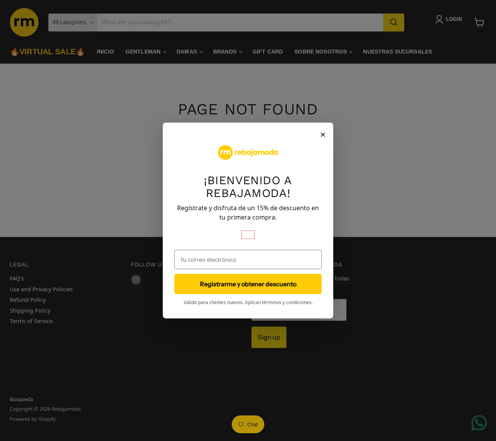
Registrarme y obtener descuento (248, 284)
